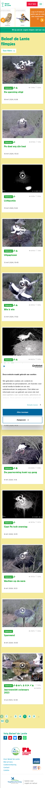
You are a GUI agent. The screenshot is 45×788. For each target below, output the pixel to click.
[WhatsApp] (25, 738)
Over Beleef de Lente (11, 759)
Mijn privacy (8, 762)
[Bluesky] (15, 738)
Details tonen (32, 405)
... (11, 716)
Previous (3, 20)
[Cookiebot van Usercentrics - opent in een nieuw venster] (32, 366)
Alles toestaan (22, 412)
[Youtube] (10, 738)
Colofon (6, 770)
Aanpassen (21, 420)
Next (42, 20)
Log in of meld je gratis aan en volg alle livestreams (37, 14)
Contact (6, 767)
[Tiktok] (20, 738)
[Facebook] (5, 738)
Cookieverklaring (9, 765)
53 (2, 721)
